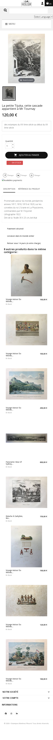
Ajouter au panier (26, 155)
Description (9, 189)
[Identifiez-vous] (42, 4)
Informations (9, 704)
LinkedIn (17, 713)
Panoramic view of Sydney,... (14, 463)
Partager (11, 175)
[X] (9, 93)
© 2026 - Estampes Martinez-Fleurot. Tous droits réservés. (26, 723)
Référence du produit (29, 189)
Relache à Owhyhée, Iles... (14, 517)
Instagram (11, 713)
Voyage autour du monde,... (13, 300)
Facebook (6, 713)
